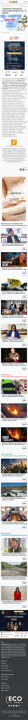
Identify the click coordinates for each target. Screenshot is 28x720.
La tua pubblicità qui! (6, 670)
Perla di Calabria (5, 685)
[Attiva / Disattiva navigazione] (1, 2)
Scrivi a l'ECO (4, 668)
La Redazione (4, 665)
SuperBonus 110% (5, 688)
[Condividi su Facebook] (23, 169)
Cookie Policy (4, 679)
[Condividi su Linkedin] (21, 169)
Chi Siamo (3, 663)
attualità (6, 454)
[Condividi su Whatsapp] (26, 169)
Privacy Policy (4, 677)
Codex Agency (5, 690)
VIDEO (25, 2)
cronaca (6, 375)
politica (5, 533)
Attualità (6, 6)
